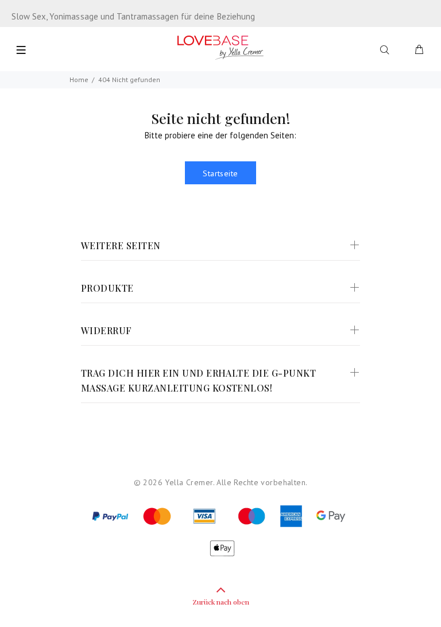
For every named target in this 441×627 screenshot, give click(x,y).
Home (78, 79)
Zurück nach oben (220, 601)
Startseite (220, 173)
